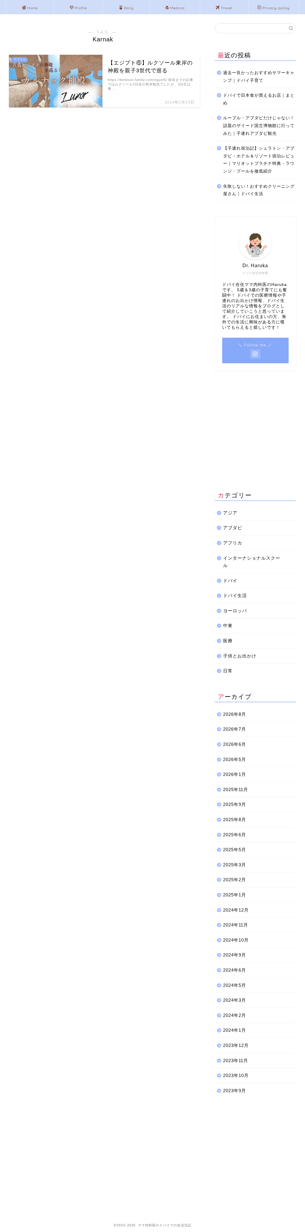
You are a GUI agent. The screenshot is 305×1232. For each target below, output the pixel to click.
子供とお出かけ (239, 655)
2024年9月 (234, 954)
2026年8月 (234, 714)
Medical (177, 8)
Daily (129, 8)
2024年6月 (234, 970)
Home (32, 8)
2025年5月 (234, 849)
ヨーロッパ (235, 610)
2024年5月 (234, 985)
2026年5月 (234, 759)
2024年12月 (236, 909)
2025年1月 (234, 894)
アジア (230, 512)
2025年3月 (234, 864)
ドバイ (230, 580)
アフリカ (232, 542)
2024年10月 (236, 940)
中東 (228, 625)
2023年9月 (234, 1090)
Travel (226, 8)
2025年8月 (234, 819)
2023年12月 (236, 1045)
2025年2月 (234, 879)
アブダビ (232, 527)
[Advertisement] (255, 432)
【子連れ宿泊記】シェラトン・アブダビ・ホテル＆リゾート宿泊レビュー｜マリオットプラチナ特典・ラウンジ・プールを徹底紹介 (259, 159)
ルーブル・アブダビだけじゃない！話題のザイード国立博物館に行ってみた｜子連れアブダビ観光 (259, 125)
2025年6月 (234, 834)
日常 (228, 670)
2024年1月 (234, 1030)
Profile (81, 8)
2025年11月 (235, 789)
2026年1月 (234, 774)
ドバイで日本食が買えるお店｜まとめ (259, 99)
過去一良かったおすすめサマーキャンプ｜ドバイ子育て (259, 77)
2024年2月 (234, 1015)
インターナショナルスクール (251, 561)
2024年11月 (235, 924)
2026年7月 (234, 729)
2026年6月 (234, 744)
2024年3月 (234, 1000)
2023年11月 (235, 1060)
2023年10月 (236, 1075)
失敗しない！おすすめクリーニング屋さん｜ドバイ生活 (259, 190)
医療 (228, 640)
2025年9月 (234, 804)
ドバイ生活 (235, 595)
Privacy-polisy (276, 8)
